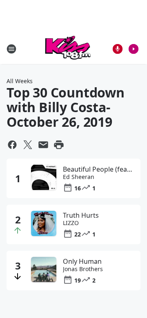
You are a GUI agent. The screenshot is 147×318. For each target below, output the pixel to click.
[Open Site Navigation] (11, 49)
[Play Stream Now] (133, 49)
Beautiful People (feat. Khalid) (98, 169)
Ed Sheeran (78, 177)
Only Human (82, 261)
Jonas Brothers (83, 269)
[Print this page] (59, 144)
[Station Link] (68, 48)
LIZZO (71, 223)
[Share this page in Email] (43, 144)
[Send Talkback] (117, 49)
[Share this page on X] (27, 144)
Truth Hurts (81, 215)
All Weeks (20, 81)
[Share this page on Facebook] (12, 144)
